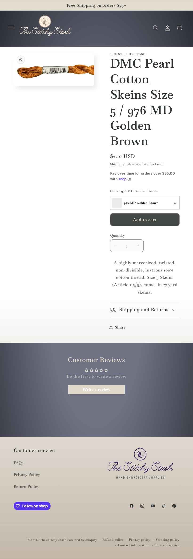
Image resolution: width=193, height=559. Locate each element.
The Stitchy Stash (53, 540)
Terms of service (167, 545)
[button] (11, 28)
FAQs (19, 462)
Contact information (133, 545)
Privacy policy (139, 540)
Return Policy (26, 486)
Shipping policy (167, 540)
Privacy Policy (27, 474)
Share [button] (120, 327)
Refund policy (113, 540)
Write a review (96, 389)
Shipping (117, 164)
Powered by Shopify (82, 540)
